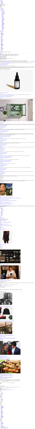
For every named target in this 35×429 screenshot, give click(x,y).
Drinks (2, 11)
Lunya (5, 133)
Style (0, 198)
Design (2, 15)
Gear (2, 53)
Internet (3, 16)
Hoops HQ (2, 3)
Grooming (3, 20)
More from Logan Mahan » (2, 181)
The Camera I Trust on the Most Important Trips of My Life (5, 306)
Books (1, 36)
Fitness (1, 415)
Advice (2, 21)
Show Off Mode (2, 34)
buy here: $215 (1, 93)
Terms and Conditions (5, 389)
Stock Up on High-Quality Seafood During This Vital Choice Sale (6, 374)
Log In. (4, 210)
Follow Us (1, 4)
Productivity (3, 24)
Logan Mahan (2, 57)
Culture (1, 1)
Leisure (0, 53)
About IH (2, 422)
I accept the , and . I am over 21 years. (7, 389)
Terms (1, 424)
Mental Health (3, 23)
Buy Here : (1, 97)
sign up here (5, 206)
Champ (1, 400)
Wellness (2, 2)
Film (2, 14)
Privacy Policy (8, 389)
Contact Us (2, 423)
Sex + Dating (1, 357)
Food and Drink (3, 27)
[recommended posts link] (6, 319)
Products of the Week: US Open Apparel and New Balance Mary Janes (6, 335)
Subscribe (3, 4)
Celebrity (3, 17)
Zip (5, 284)
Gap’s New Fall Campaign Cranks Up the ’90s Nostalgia (4, 199)
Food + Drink (1, 224)
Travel (2, 29)
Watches (2, 413)
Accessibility (2, 426)
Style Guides (3, 19)
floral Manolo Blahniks (33, 61)
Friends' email (1, 382)
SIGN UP (1, 388)
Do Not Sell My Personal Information (4, 427)
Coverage (2, 399)
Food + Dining (1, 279)
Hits (1, 398)
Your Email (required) (7, 379)
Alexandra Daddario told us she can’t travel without (9, 94)
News (2, 18)
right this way (21, 289)
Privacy (1, 425)
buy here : (1, 154)
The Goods (2, 25)
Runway (2, 412)
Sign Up (0, 285)
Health (2, 22)
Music (1, 37)
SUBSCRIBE (2, 209)
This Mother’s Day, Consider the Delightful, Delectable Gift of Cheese (6, 377)
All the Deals (1, 246)
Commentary (2, 411)
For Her (3, 28)
